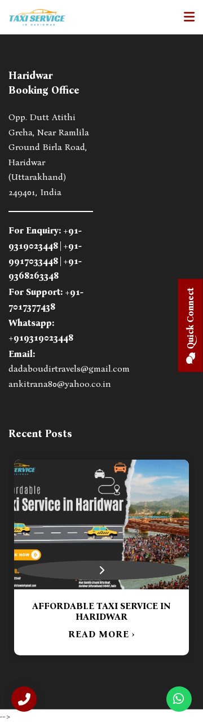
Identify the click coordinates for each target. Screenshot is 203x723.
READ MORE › (138, 623)
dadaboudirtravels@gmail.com (69, 368)
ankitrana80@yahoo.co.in (59, 383)
